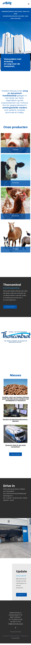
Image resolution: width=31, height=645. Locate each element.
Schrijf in (21, 594)
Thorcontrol (10, 306)
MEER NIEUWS (15, 454)
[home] (6, 3)
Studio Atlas (15, 638)
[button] (28, 4)
